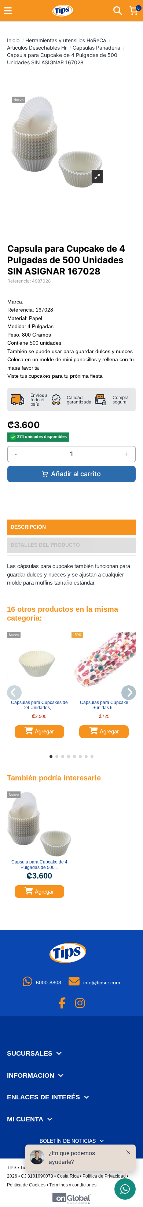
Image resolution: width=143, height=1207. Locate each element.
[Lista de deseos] (34, 694)
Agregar (44, 731)
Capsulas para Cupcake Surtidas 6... (104, 705)
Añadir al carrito (76, 474)
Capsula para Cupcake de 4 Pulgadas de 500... (39, 864)
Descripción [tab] (28, 527)
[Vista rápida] (43, 694)
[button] (51, 756)
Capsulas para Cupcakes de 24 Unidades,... (39, 705)
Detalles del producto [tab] (45, 545)
